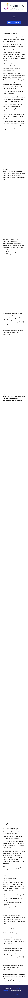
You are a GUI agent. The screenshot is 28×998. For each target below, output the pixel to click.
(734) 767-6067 (14, 22)
